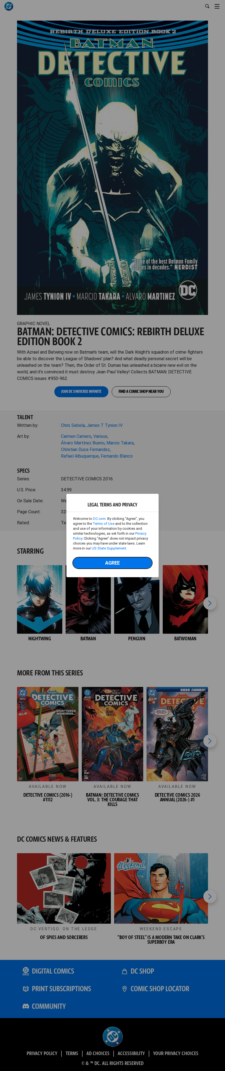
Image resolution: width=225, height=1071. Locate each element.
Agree (112, 563)
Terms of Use (103, 524)
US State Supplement (109, 548)
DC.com (99, 519)
